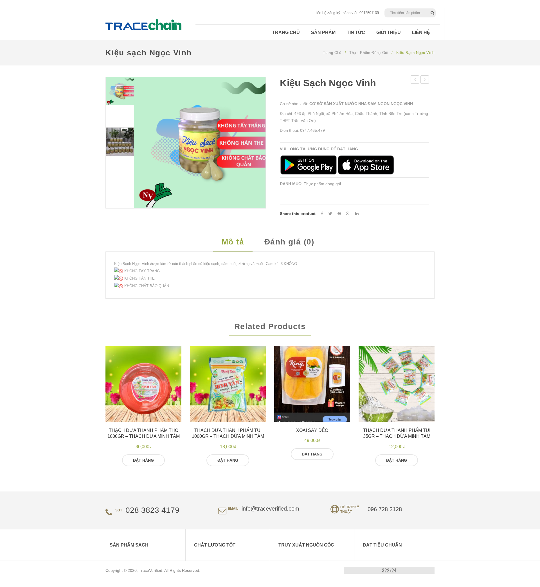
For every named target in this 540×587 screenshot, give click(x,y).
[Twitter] (330, 213)
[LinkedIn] (357, 213)
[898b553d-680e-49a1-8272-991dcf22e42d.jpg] (120, 142)
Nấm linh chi (415, 80)
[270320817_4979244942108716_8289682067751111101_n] (120, 91)
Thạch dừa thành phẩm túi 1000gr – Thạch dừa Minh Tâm (228, 433)
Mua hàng (143, 460)
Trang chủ (332, 53)
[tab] (235, 244)
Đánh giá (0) (289, 242)
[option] (143, 406)
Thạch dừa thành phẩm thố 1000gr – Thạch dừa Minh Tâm (143, 433)
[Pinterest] (339, 213)
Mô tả (233, 242)
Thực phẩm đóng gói (368, 53)
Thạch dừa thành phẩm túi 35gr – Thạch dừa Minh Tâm (396, 433)
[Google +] (348, 213)
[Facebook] (322, 213)
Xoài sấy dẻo (312, 430)
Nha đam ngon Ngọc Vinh (425, 80)
